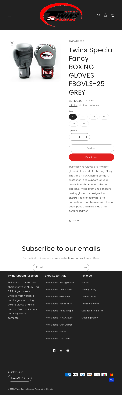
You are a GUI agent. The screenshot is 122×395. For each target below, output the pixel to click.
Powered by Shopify (44, 389)
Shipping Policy (90, 318)
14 (106, 117)
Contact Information (92, 311)
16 (75, 124)
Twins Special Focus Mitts (58, 304)
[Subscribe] (85, 267)
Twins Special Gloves (24, 389)
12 (95, 117)
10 (84, 117)
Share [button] (75, 221)
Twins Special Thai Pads (57, 339)
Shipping (73, 105)
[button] (9, 15)
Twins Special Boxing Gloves (59, 283)
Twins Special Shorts (55, 332)
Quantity (73, 131)
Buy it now (91, 157)
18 (86, 124)
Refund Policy (89, 297)
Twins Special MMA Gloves (58, 318)
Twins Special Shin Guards (58, 325)
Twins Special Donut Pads (58, 290)
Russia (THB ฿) (18, 378)
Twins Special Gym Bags (58, 297)
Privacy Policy (89, 290)
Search (85, 283)
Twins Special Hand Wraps (59, 311)
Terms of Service (90, 304)
